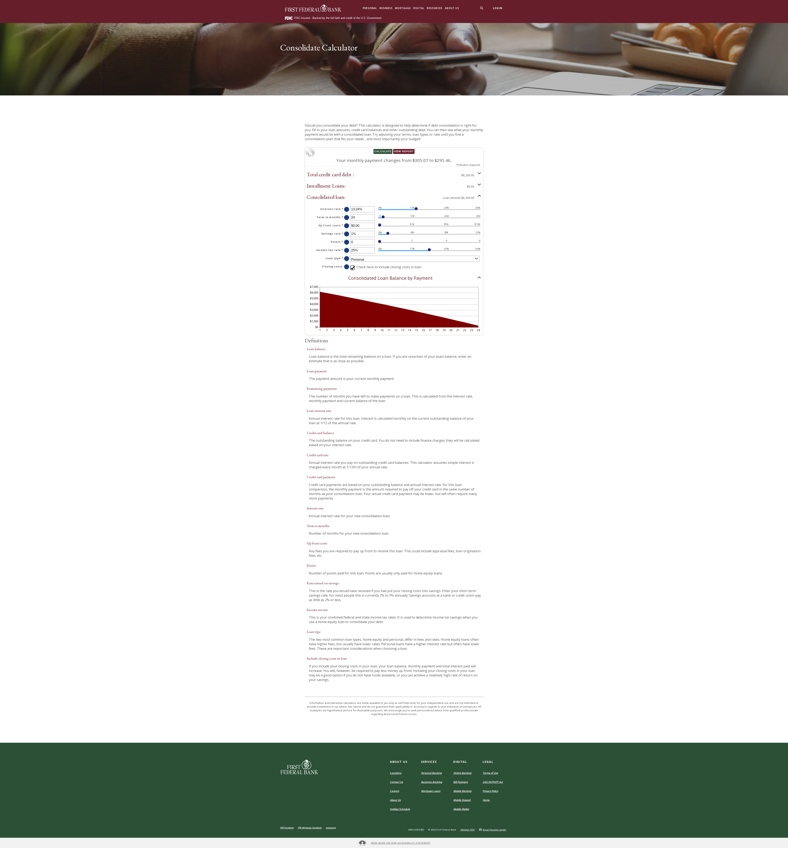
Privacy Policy (490, 791)
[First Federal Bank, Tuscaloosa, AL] (313, 8)
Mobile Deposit (462, 800)
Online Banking (462, 773)
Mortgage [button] (403, 8)
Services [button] (429, 762)
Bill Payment (460, 782)
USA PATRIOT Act (493, 782)
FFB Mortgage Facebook (310, 828)
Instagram (331, 828)
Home (486, 800)
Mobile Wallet (461, 809)
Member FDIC (467, 829)
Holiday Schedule (400, 809)
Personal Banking (431, 773)
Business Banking (431, 782)
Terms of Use (490, 773)
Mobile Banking (462, 791)
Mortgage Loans (430, 791)
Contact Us (396, 782)
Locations (395, 773)
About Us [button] (452, 8)
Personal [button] (370, 8)
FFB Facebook (287, 828)
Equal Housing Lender (494, 829)
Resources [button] (434, 8)
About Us (395, 800)
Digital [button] (418, 8)
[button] (394, 174)
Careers (394, 791)
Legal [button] (488, 762)
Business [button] (386, 8)
